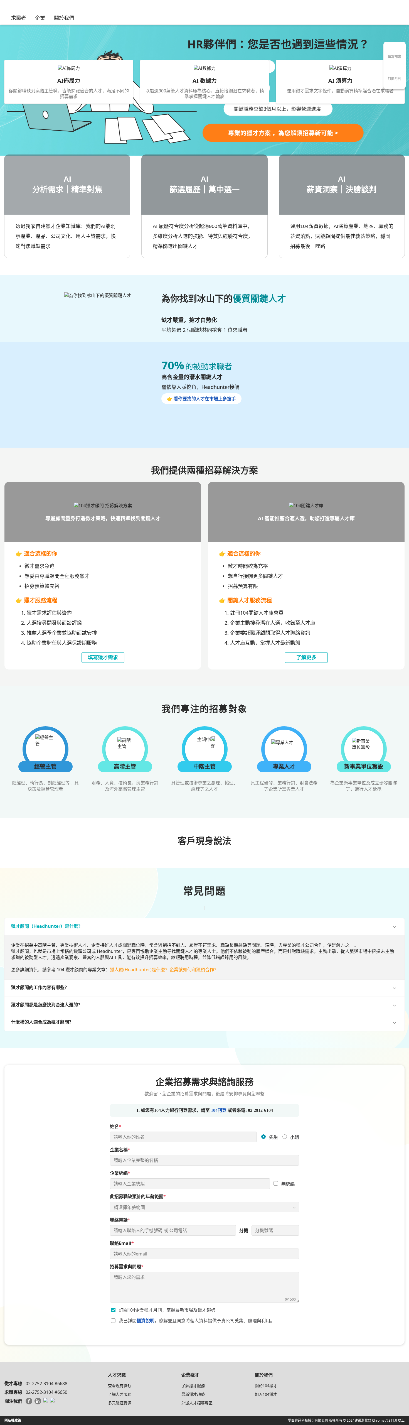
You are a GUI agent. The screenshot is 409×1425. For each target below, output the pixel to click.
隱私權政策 (12, 1420)
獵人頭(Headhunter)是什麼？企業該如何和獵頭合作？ (164, 970)
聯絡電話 (120, 1220)
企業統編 (120, 1173)
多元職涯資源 (119, 1403)
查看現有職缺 (119, 1385)
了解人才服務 (119, 1394)
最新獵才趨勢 (193, 1394)
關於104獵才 (266, 1385)
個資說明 (145, 1321)
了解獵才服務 (193, 1385)
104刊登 (218, 1110)
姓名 (115, 1127)
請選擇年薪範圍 (129, 1207)
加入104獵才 (266, 1394)
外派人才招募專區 (197, 1403)
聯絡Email (122, 1243)
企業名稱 (120, 1150)
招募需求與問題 (127, 1267)
